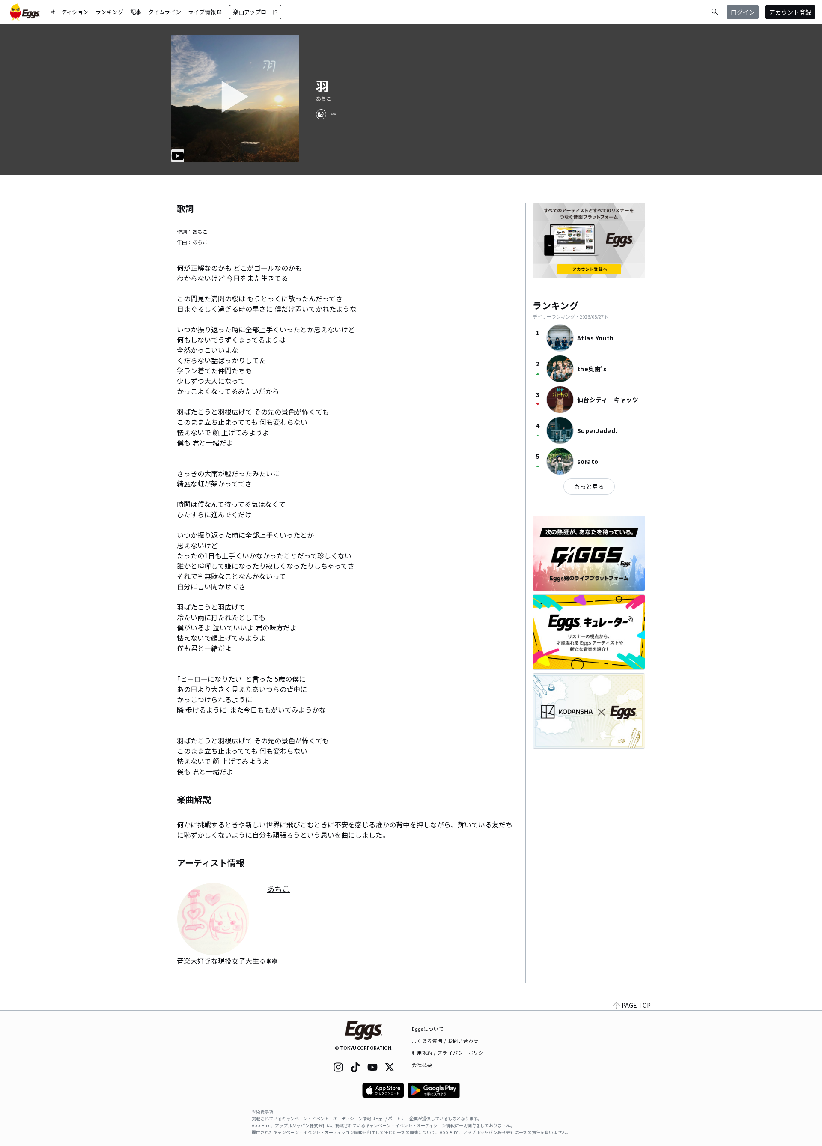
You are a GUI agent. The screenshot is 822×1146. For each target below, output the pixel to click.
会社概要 (422, 1064)
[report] (333, 114)
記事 (135, 12)
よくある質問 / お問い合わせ (445, 1040)
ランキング (109, 12)
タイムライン (164, 12)
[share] (321, 114)
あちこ (323, 98)
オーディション (69, 12)
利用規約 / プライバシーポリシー (450, 1052)
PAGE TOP (636, 1005)
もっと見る (589, 486)
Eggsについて (428, 1028)
